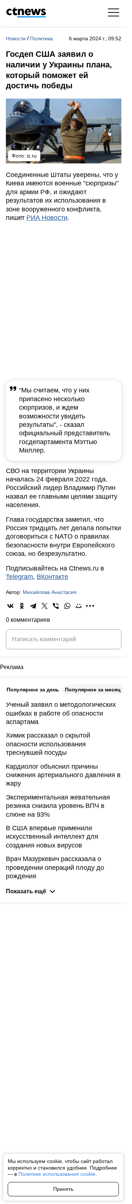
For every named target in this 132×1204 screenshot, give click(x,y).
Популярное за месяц (93, 690)
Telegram (19, 576)
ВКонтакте (52, 576)
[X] (44, 605)
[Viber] (55, 605)
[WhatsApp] (67, 605)
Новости (16, 38)
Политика (41, 38)
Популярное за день (33, 690)
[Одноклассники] (21, 605)
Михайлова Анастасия (50, 592)
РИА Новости (46, 217)
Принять (63, 1189)
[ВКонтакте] (10, 605)
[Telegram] (33, 605)
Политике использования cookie (56, 1174)
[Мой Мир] (78, 605)
